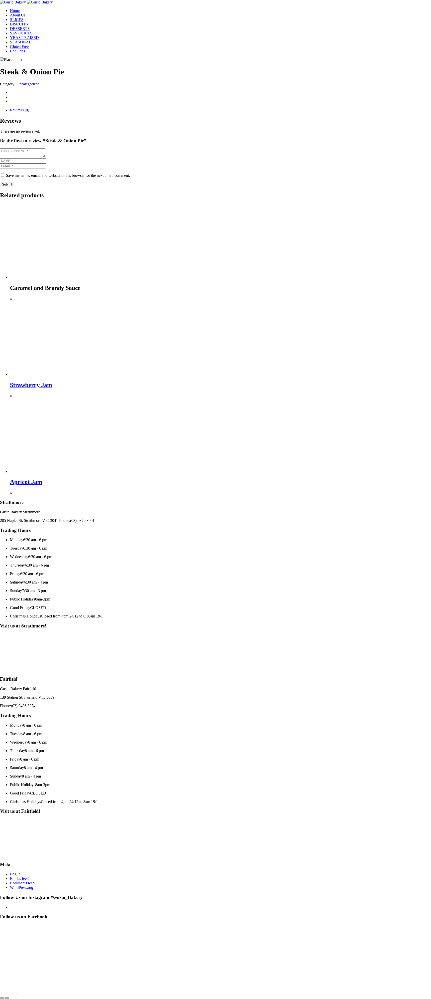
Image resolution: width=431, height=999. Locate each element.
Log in (15, 874)
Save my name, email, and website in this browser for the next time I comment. (68, 175)
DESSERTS (20, 28)
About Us (17, 15)
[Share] (12, 993)
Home (15, 10)
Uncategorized (27, 84)
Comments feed (22, 883)
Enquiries (17, 51)
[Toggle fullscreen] (7, 993)
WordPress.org (21, 887)
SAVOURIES (21, 33)
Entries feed (19, 878)
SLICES (16, 19)
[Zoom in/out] (2, 993)
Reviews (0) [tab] (19, 110)
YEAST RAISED (24, 37)
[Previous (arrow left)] (2, 998)
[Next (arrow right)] (7, 998)
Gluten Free (19, 46)
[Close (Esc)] (17, 993)
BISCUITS (19, 24)
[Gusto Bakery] (13, 2)
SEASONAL (20, 42)
